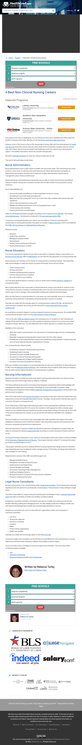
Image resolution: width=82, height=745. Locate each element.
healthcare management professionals (48, 390)
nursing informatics (32, 396)
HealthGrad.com (36, 742)
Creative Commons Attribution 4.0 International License (50, 739)
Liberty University (31, 106)
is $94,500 (60, 214)
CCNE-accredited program (26, 319)
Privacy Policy (30, 729)
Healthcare (7, 16)
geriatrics (60, 281)
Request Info (66, 107)
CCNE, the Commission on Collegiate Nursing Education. (26, 225)
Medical (5, 21)
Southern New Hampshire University (34, 117)
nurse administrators (12, 216)
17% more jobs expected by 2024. (49, 216)
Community (7, 51)
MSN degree (33, 256)
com (11, 552)
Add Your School (27, 725)
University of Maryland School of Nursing (23, 440)
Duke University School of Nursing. (44, 314)
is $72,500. (47, 535)
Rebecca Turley (27, 617)
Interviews (6, 46)
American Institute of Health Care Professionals (26, 557)
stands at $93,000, (33, 431)
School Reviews (54, 725)
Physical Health (8, 33)
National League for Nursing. (26, 367)
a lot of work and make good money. (53, 140)
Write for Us (53, 729)
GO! (41, 83)
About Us (16, 725)
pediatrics (67, 281)
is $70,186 (58, 303)
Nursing (5, 29)
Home (11, 58)
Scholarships (7, 42)
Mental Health (8, 25)
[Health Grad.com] (17, 4)
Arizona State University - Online (37, 129)
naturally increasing (19, 156)
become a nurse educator (14, 256)
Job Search (7, 38)
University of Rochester (17, 555)
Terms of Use (41, 729)
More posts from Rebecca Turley (36, 570)
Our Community (41, 725)
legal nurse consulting (48, 485)
